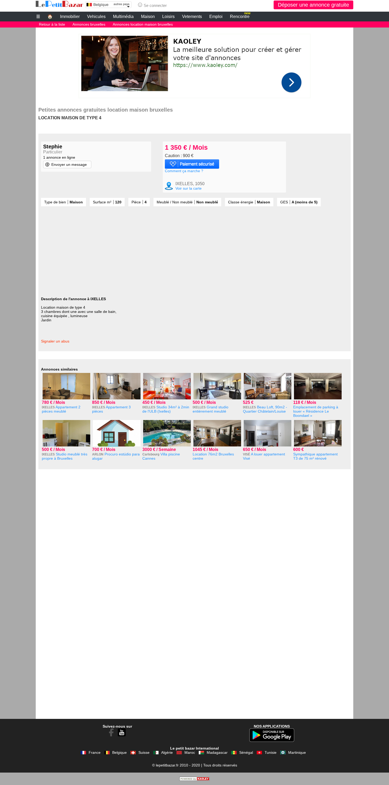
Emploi (216, 16)
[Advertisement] (194, 65)
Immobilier (70, 16)
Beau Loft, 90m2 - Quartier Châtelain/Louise (265, 409)
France (95, 752)
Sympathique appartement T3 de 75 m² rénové (315, 456)
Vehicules (96, 16)
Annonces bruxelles (89, 24)
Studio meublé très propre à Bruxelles (64, 456)
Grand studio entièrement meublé (210, 409)
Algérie (167, 752)
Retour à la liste (52, 24)
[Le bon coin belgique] (59, 4)
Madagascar (217, 752)
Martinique (297, 752)
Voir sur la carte (188, 188)
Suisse (144, 752)
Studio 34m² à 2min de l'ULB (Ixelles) (165, 409)
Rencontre (240, 16)
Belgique (119, 752)
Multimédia (123, 16)
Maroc (189, 752)
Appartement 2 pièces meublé (61, 409)
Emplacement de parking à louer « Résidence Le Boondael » (315, 411)
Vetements (192, 16)
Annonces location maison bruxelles (143, 24)
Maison (148, 16)
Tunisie (271, 752)
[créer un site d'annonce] (194, 779)
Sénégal (246, 752)
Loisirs (168, 16)
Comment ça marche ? (184, 171)
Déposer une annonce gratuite (313, 5)
